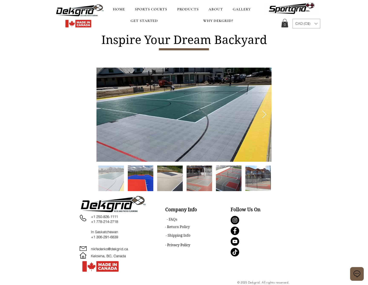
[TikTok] (235, 252)
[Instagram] (235, 220)
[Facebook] (235, 231)
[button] (284, 23)
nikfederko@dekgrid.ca (109, 249)
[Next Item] (264, 115)
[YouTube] (235, 241)
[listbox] (306, 23)
